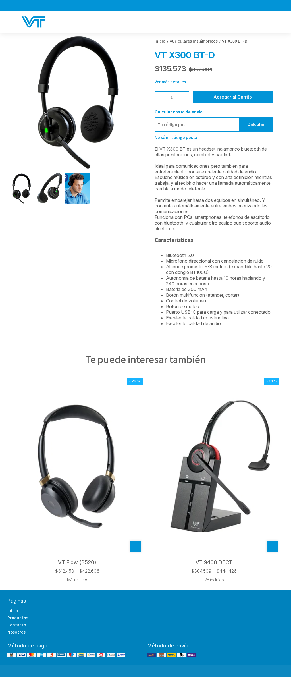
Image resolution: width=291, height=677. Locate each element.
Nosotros (16, 632)
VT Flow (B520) (77, 562)
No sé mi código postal (176, 137)
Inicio (12, 610)
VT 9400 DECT (214, 562)
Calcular (256, 124)
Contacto (16, 625)
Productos (17, 617)
